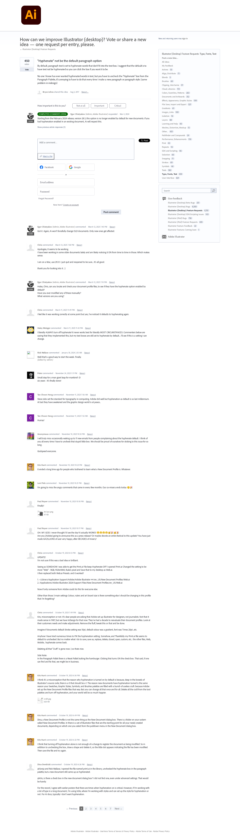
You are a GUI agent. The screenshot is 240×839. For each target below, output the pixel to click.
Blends (165, 77)
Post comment (111, 212)
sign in (185, 38)
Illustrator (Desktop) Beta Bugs (181, 202)
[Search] (213, 190)
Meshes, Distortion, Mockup (174, 127)
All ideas (165, 61)
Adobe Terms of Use (144, 831)
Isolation (165, 116)
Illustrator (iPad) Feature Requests (183, 222)
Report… (85, 92)
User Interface (168, 178)
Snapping (166, 158)
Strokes (165, 162)
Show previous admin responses (51, 127)
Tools (164, 170)
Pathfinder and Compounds (173, 135)
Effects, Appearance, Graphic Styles (177, 100)
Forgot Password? (46, 198)
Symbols (165, 166)
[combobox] (187, 190)
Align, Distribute (169, 73)
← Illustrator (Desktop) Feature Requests (38, 49)
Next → (118, 808)
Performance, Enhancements (174, 139)
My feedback (167, 65)
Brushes (165, 81)
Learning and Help (170, 123)
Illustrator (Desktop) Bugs (179, 206)
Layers (165, 120)
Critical (120, 106)
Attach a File (47, 156)
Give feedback (175, 198)
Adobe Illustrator (176, 236)
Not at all (82, 106)
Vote (27, 69)
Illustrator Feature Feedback (180, 226)
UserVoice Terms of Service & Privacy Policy (117, 831)
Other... (165, 131)
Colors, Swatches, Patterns (173, 92)
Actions (165, 69)
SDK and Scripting (169, 150)
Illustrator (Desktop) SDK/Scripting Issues (186, 214)
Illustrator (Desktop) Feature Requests (180, 53)
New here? (66, 204)
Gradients (166, 108)
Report (112, 227)
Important (101, 106)
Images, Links (168, 112)
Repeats (165, 147)
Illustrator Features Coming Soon (182, 229)
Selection (166, 154)
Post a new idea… (170, 58)
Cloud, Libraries (168, 89)
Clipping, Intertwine (170, 85)
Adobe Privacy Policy (161, 831)
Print (164, 143)
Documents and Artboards (173, 96)
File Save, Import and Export (174, 104)
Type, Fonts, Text (208, 53)
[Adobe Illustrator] (31, 15)
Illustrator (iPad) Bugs (177, 218)
